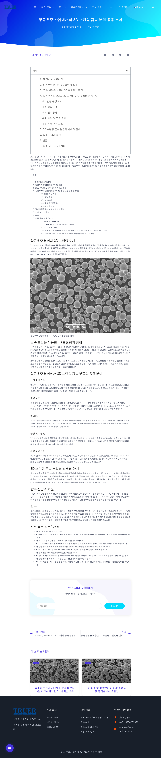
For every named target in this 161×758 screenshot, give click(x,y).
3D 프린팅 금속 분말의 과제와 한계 (61, 129)
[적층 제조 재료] (10, 6)
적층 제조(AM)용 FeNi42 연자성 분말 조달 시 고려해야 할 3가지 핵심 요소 (76, 230)
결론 (45, 140)
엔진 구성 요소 (54, 101)
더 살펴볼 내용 (50, 227)
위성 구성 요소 (55, 123)
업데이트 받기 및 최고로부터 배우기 (59, 224)
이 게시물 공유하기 (53, 79)
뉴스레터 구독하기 (52, 221)
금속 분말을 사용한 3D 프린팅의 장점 (63, 90)
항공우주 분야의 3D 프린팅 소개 (60, 84)
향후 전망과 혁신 (52, 134)
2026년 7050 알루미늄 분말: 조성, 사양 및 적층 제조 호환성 (69, 233)
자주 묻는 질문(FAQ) (54, 146)
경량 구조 (52, 107)
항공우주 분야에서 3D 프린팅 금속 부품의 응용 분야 (70, 95)
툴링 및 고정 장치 (56, 118)
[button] (153, 7)
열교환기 (52, 112)
